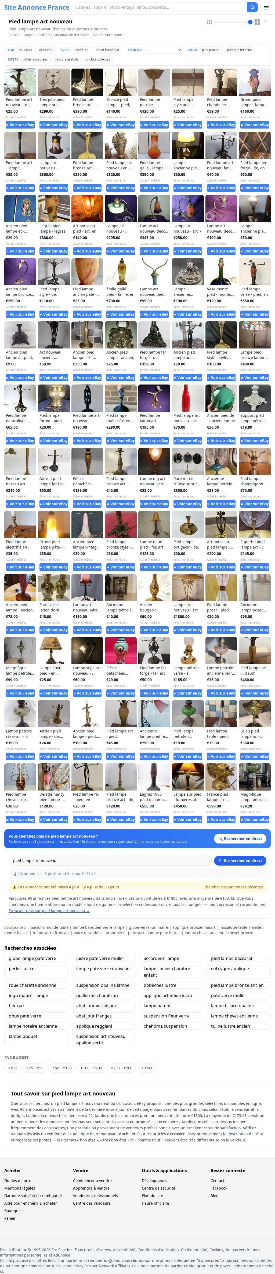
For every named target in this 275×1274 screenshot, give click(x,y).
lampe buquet (23, 1036)
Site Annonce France (37, 7)
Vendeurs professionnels (95, 1195)
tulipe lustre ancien (230, 1026)
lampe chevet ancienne (234, 1016)
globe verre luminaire (148, 927)
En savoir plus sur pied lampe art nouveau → (49, 910)
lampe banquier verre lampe (99, 927)
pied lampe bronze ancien (237, 985)
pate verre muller (228, 995)
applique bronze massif (193, 927)
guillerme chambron (97, 995)
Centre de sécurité (158, 1188)
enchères (81, 50)
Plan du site (152, 1195)
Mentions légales (19, 1188)
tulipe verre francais (51, 932)
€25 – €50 (35, 1067)
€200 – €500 (121, 1067)
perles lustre (21, 968)
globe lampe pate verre (32, 958)
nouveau (25, 50)
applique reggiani (94, 1026)
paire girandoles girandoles (99, 932)
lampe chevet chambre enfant (167, 972)
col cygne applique (230, 968)
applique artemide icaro (168, 995)
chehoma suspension (165, 1026)
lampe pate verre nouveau (103, 968)
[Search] (252, 7)
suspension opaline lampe (102, 985)
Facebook (219, 1188)
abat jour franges (94, 1016)
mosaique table (233, 927)
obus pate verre (25, 1016)
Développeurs (154, 1180)
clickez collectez (98, 59)
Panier (10, 1218)
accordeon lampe (161, 958)
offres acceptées (35, 59)
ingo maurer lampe (28, 995)
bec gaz (16, 1006)
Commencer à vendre (92, 1180)
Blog (215, 1195)
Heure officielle (155, 1203)
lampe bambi (157, 1006)
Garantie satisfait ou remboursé (33, 1195)
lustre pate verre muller (100, 958)
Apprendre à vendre (91, 1188)
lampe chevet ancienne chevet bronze (219, 932)
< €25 (12, 1067)
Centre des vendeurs (92, 1203)
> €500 (147, 1067)
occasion (45, 50)
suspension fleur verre (167, 1016)
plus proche (210, 50)
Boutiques (13, 1210)
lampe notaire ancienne (33, 1026)
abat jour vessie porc (97, 1006)
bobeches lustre (160, 985)
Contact (217, 1180)
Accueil (14, 35)
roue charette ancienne (32, 985)
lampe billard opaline (232, 1006)
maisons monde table (49, 927)
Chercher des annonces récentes (233, 886)
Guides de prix (17, 1180)
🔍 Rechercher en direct (240, 860)
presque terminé (239, 50)
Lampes (28, 35)
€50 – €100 (62, 1067)
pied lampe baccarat (231, 958)
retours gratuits (67, 59)
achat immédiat (107, 50)
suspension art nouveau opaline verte (100, 1039)
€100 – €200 (91, 1067)
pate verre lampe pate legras (154, 932)
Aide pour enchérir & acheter (30, 1203)
